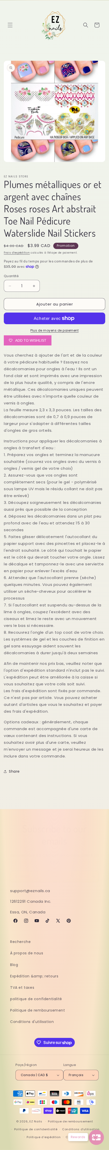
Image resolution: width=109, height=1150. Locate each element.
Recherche (20, 941)
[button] (10, 25)
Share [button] (14, 771)
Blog (14, 964)
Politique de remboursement (37, 1010)
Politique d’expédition (44, 1137)
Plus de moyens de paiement (54, 330)
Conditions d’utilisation (81, 1129)
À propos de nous (26, 953)
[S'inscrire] (93, 876)
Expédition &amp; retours (34, 976)
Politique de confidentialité (36, 1129)
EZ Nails (36, 1121)
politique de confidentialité (36, 998)
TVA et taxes (22, 987)
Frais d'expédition (17, 253)
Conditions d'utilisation (32, 1021)
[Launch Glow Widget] (96, 1137)
